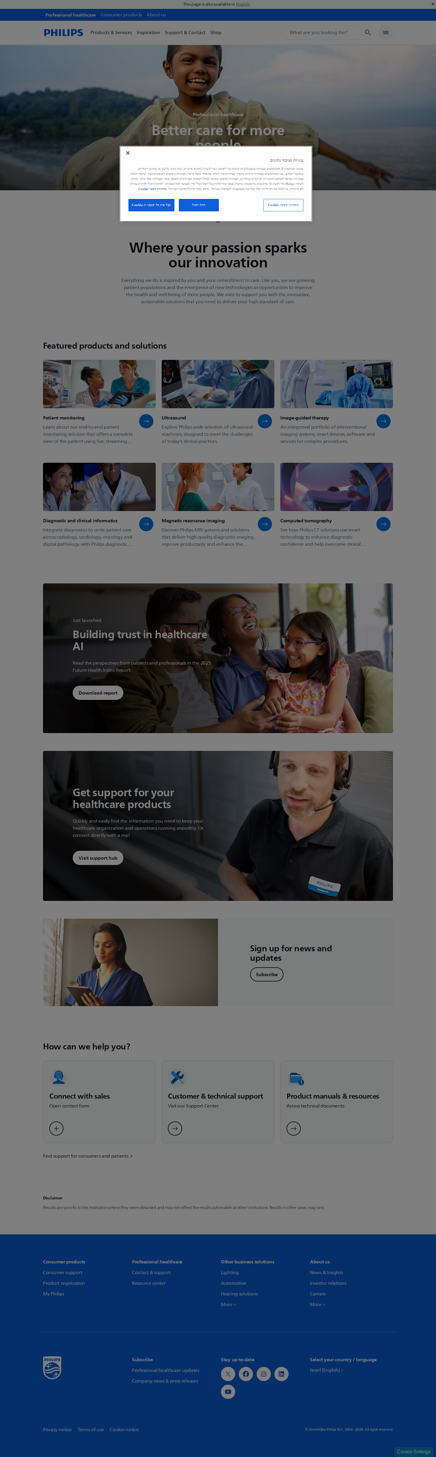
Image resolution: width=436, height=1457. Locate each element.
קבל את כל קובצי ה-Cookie (151, 205)
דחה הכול (199, 205)
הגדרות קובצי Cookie (283, 205)
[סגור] (127, 152)
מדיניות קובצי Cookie (153, 189)
